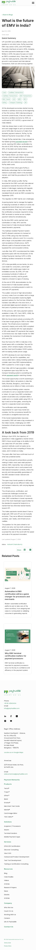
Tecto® (6, 788)
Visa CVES (7, 853)
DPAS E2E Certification (12, 846)
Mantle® (7, 810)
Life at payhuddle (10, 922)
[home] (8, 3)
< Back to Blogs (7, 15)
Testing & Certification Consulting (16, 864)
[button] (33, 3)
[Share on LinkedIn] (24, 549)
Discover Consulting (11, 850)
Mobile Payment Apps (12, 837)
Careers (7, 918)
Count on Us (8, 911)
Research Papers (10, 887)
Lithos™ (6, 795)
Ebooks (6, 895)
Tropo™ (7, 792)
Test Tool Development (12, 860)
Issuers (6, 830)
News (6, 891)
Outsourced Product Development (16, 857)
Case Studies (8, 877)
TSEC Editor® (8, 817)
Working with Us (10, 915)
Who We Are (8, 907)
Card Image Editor (10, 813)
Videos (6, 880)
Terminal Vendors (10, 833)
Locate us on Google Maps (13, 752)
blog (5, 873)
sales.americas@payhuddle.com (16, 774)
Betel (6, 799)
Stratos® (7, 803)
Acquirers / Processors (12, 826)
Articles (7, 884)
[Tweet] (30, 549)
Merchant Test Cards (12, 806)
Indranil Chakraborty (14, 544)
